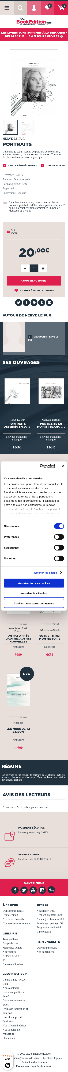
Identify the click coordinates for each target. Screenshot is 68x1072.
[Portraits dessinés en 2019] (17, 390)
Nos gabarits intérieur (14, 1025)
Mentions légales (52, 1058)
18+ (5, 960)
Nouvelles (18, 646)
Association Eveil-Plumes (18, 630)
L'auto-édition (10, 914)
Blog (5, 983)
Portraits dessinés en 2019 (17, 425)
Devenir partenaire (47, 947)
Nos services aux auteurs (16, 923)
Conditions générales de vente (23, 1058)
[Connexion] (34, 10)
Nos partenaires (45, 951)
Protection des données (34, 1062)
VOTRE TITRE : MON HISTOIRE (50, 637)
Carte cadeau (44, 931)
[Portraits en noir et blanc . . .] (51, 390)
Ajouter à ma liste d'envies (36, 290)
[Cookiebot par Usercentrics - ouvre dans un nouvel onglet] (41, 466)
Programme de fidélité (49, 927)
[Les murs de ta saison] (18, 689)
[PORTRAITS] (34, 115)
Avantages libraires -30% (50, 919)
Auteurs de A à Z (12, 955)
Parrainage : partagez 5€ (50, 923)
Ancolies (18, 722)
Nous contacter (11, 987)
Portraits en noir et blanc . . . (51, 425)
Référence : (9, 174)
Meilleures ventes (12, 947)
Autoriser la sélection (34, 593)
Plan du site (9, 1038)
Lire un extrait (55, 165)
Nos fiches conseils (13, 919)
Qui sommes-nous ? (13, 910)
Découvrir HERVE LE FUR (43, 338)
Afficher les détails (45, 572)
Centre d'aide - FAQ (14, 979)
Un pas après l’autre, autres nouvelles (18, 638)
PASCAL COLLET (50, 629)
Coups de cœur (11, 943)
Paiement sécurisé (31, 827)
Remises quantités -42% (50, 914)
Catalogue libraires (13, 964)
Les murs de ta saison (18, 730)
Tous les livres (10, 939)
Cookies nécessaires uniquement (34, 603)
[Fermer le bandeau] (63, 466)
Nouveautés (9, 951)
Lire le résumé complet (22, 165)
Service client (28, 854)
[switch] (59, 537)
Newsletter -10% (46, 910)
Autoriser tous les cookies (34, 583)
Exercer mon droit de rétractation (34, 1066)
